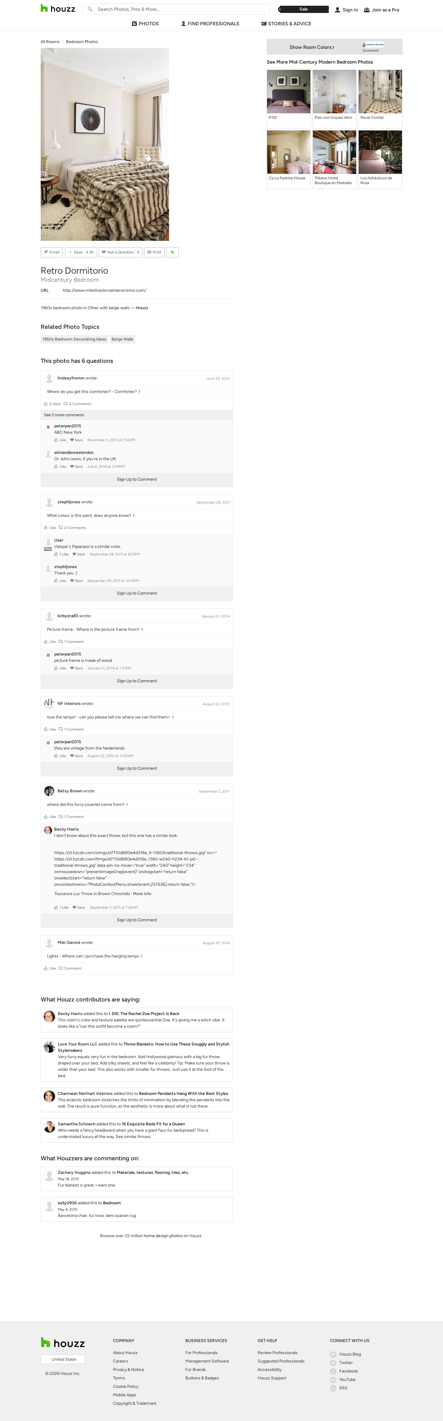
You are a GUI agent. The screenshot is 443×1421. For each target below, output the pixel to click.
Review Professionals (278, 1352)
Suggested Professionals (281, 1361)
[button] (46, 404)
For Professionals (201, 1352)
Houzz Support (272, 1378)
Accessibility (269, 1369)
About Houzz (125, 1352)
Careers (120, 1361)
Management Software (207, 1361)
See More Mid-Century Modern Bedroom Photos (320, 62)
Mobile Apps (124, 1394)
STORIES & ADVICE (289, 24)
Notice (137, 1369)
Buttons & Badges (202, 1378)
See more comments (64, 415)
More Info (142, 893)
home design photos (163, 1235)
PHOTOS (149, 24)
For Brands (195, 1369)
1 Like (64, 554)
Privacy (120, 1369)
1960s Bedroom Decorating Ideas (74, 339)
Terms (119, 1378)
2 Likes (55, 404)
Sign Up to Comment (137, 479)
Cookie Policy (125, 1386)
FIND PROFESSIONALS (213, 24)
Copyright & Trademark (134, 1403)
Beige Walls (123, 339)
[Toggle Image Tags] (172, 252)
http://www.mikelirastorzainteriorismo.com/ (104, 290)
